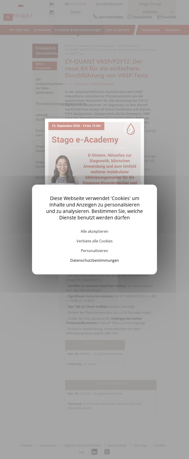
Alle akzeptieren (94, 231)
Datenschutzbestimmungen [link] (94, 260)
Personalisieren (94, 250)
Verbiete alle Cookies (95, 241)
